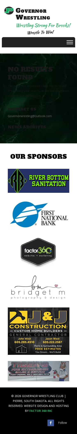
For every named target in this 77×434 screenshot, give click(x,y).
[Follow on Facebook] (50, 423)
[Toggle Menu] (70, 42)
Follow (62, 423)
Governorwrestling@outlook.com (30, 116)
